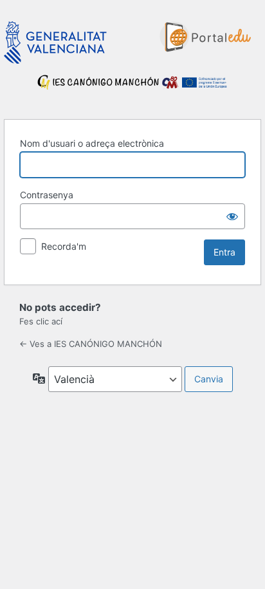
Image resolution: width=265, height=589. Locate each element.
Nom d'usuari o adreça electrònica (92, 143)
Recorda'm (63, 246)
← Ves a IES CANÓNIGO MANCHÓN (90, 344)
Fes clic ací (40, 321)
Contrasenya (46, 194)
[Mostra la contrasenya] (232, 216)
